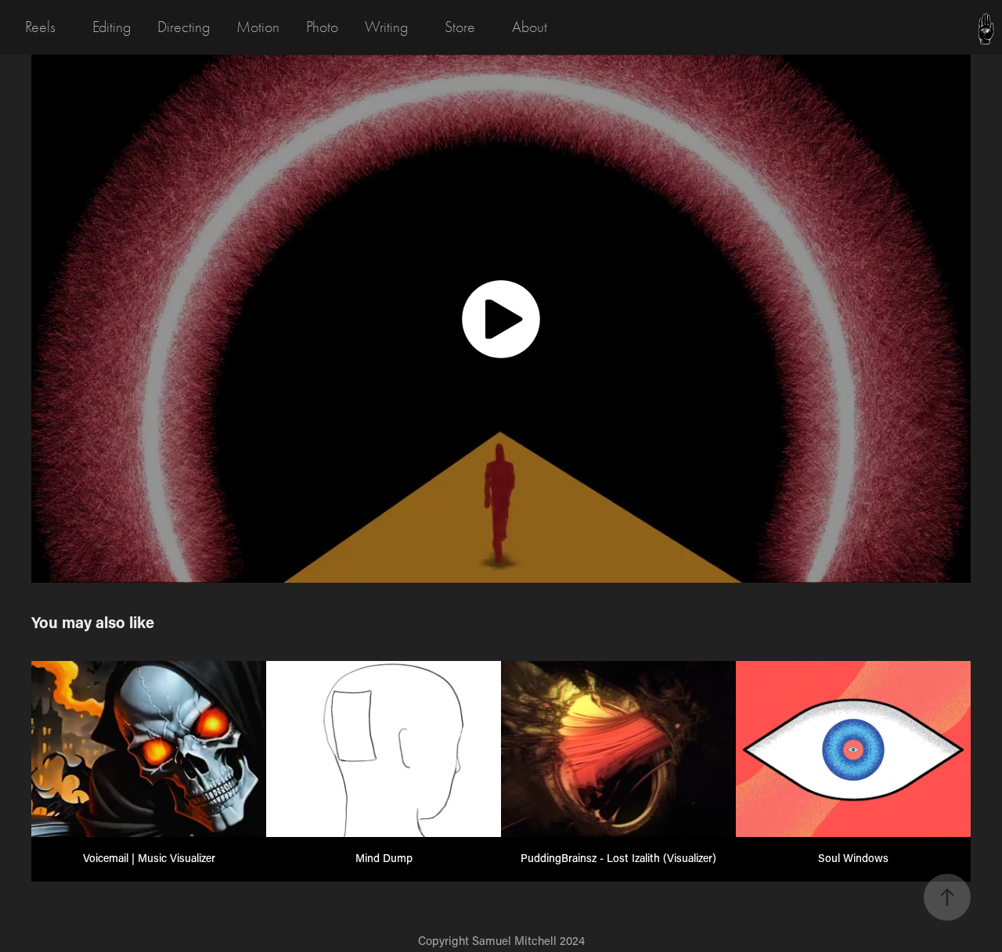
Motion (257, 27)
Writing (386, 27)
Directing (183, 27)
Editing (111, 27)
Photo (322, 27)
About (529, 27)
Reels (40, 27)
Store (460, 27)
